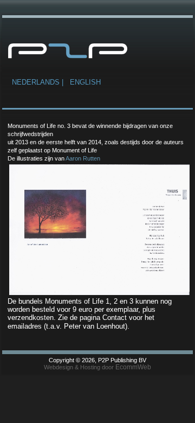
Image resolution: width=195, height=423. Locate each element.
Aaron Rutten (83, 158)
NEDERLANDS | (39, 82)
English (85, 82)
